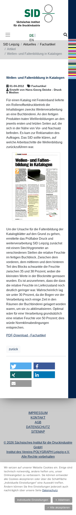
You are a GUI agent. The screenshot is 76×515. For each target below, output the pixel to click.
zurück (13, 349)
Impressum (38, 413)
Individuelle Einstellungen (32, 499)
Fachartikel (47, 44)
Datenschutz (38, 427)
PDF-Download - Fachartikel (26, 335)
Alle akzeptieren (58, 507)
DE (31, 35)
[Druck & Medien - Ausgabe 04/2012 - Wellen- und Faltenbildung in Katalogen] (36, 186)
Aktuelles (29, 44)
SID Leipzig (11, 44)
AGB (38, 422)
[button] (21, 366)
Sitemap (38, 431)
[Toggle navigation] (7, 35)
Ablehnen (62, 499)
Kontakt (38, 417)
